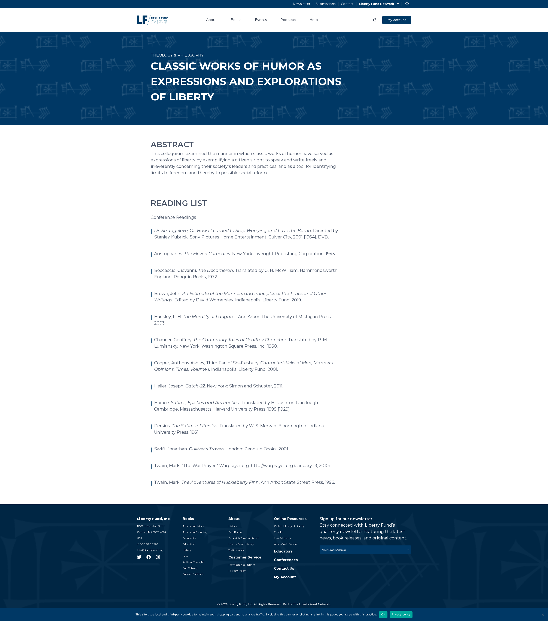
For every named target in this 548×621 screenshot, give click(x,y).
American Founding (195, 532)
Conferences (286, 560)
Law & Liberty (282, 538)
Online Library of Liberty (289, 526)
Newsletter (301, 4)
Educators (283, 551)
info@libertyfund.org (150, 550)
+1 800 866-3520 (147, 544)
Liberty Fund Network (376, 4)
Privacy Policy (237, 570)
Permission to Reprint (241, 564)
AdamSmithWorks (285, 544)
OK (383, 614)
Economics (189, 538)
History (187, 550)
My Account (396, 20)
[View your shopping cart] (375, 19)
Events (261, 20)
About (211, 20)
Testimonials (236, 550)
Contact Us (284, 568)
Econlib (278, 532)
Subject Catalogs (193, 574)
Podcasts (288, 20)
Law (185, 556)
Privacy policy (401, 614)
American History (193, 526)
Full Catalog (190, 568)
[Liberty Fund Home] (152, 20)
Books (236, 20)
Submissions (325, 4)
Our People (235, 532)
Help (314, 20)
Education (189, 544)
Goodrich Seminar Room (243, 538)
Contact (347, 4)
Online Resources (290, 519)
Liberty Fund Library (241, 544)
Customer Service (245, 557)
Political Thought (193, 562)
